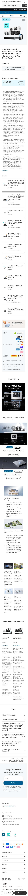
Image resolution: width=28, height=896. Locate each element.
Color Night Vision (13, 454)
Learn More (5, 644)
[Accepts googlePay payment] (18, 843)
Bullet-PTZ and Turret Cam (13, 477)
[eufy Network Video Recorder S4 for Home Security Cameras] (13, 236)
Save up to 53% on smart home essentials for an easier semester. (13, 12)
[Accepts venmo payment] (11, 846)
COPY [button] (21, 83)
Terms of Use (8, 786)
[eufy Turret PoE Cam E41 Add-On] (13, 287)
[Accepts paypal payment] (3, 846)
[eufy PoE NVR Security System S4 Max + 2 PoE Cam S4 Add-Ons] (13, 224)
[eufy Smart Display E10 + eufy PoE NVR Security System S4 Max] (13, 299)
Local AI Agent (9, 470)
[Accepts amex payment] (7, 843)
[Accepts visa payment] (15, 846)
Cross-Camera (9, 473)
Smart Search (18, 470)
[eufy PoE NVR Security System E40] (13, 258)
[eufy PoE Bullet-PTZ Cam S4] (13, 212)
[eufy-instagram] (3, 878)
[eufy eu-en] (11, 15)
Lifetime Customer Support (11, 823)
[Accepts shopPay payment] (7, 846)
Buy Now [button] (20, 893)
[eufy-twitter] (9, 878)
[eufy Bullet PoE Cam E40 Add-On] (13, 267)
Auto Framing (20, 450)
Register (13, 782)
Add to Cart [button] (7, 893)
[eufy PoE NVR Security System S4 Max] (13, 247)
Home (3, 759)
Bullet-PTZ (9, 446)
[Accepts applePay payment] (11, 843)
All (6, 759)
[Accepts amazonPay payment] (3, 843)
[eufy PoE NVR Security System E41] (13, 277)
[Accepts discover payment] (15, 843)
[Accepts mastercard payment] (22, 843)
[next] (23, 443)
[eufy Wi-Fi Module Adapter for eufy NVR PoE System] (13, 311)
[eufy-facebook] (6, 878)
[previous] (3, 443)
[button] (24, 2)
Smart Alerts (18, 473)
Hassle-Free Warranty (10, 820)
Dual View (17, 446)
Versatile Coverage (8, 450)
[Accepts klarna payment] (18, 846)
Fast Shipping (8, 815)
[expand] (23, 68)
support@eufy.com (10, 805)
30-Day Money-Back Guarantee (13, 817)
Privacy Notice (17, 786)
